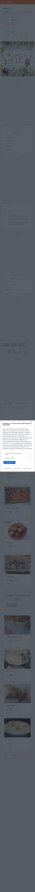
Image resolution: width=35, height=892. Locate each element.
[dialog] (17, 446)
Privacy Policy (27, 468)
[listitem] (17, 454)
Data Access (17, 468)
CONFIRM (9, 462)
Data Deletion (8, 468)
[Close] (31, 423)
